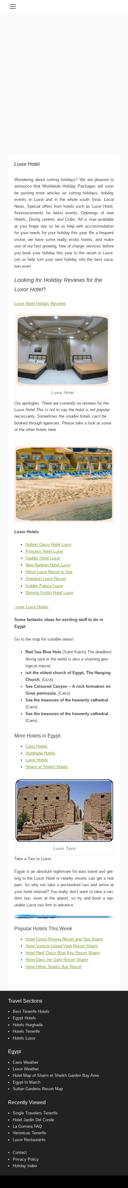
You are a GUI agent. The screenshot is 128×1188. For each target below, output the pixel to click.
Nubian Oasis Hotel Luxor (48, 544)
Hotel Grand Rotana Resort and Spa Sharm (64, 939)
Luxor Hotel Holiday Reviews (40, 303)
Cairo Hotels (36, 746)
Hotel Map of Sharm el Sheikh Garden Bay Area (56, 1075)
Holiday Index (25, 1165)
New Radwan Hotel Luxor (48, 565)
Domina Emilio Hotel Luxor (49, 592)
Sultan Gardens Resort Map (38, 1088)
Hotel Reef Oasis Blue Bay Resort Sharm (62, 952)
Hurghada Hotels (40, 753)
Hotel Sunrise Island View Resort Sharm (61, 946)
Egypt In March (26, 1082)
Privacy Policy (26, 1159)
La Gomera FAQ (27, 1126)
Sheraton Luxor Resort (45, 578)
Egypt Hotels (24, 1018)
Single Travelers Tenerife (35, 1113)
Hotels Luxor (24, 1038)
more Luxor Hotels (31, 607)
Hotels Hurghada (28, 1024)
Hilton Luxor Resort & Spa (48, 571)
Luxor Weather (26, 1069)
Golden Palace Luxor (44, 585)
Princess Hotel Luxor (44, 551)
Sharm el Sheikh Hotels (46, 766)
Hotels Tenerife (26, 1031)
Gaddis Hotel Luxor (42, 558)
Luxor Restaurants (29, 1139)
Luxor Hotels (36, 760)
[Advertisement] (64, 81)
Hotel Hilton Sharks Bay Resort (53, 966)
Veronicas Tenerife (29, 1133)
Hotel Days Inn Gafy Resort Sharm (56, 959)
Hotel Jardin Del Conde (33, 1120)
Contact (20, 1152)
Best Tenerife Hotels (31, 1011)
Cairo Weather (25, 1062)
